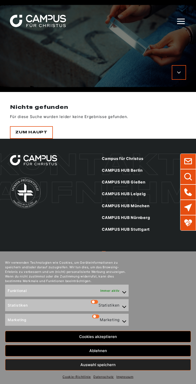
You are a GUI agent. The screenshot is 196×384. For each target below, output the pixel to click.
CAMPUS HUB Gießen (123, 182)
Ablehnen (98, 350)
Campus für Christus (122, 158)
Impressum (124, 377)
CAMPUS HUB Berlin (122, 170)
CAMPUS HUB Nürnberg (126, 217)
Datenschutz (103, 377)
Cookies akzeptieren (98, 336)
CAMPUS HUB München (126, 205)
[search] (188, 176)
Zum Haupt (31, 132)
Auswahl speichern (98, 364)
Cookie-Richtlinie (77, 377)
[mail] (188, 161)
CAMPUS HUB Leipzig (124, 193)
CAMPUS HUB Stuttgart (126, 229)
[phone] (188, 192)
